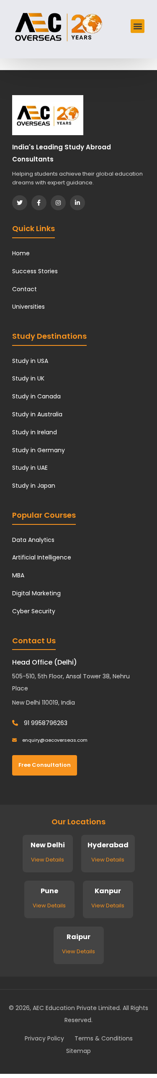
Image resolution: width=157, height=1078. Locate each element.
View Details (47, 860)
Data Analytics (33, 540)
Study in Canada (36, 396)
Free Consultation (44, 765)
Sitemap (78, 1051)
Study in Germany (38, 450)
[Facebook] (38, 202)
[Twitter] (19, 202)
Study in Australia (37, 414)
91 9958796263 (44, 723)
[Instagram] (58, 202)
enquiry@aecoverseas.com (54, 740)
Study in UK (28, 378)
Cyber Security (33, 611)
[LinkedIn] (77, 202)
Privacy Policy (44, 1038)
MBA (18, 575)
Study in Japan (33, 485)
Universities (28, 306)
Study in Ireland (34, 432)
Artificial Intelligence (41, 557)
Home (21, 253)
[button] (137, 26)
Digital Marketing (36, 593)
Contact (24, 289)
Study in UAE (30, 467)
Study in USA (30, 361)
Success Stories (35, 271)
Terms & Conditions (104, 1038)
